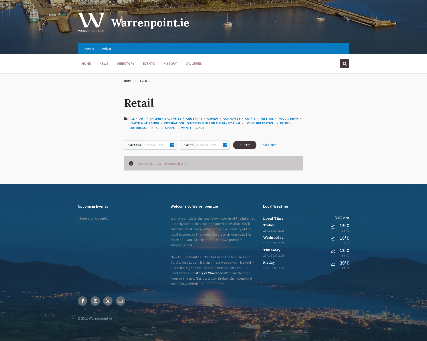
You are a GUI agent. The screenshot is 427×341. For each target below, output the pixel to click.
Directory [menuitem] (125, 63)
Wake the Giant (192, 128)
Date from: (134, 145)
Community (231, 118)
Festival (267, 118)
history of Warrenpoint (210, 273)
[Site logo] (91, 34)
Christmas (194, 118)
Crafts (250, 118)
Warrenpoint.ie (150, 22)
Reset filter (268, 145)
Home (128, 81)
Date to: (189, 145)
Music (284, 123)
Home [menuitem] (86, 63)
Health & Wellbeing (144, 123)
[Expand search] (344, 63)
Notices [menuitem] (106, 48)
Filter (245, 145)
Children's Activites (165, 118)
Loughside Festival (260, 123)
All (132, 118)
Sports (170, 128)
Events (145, 81)
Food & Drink (288, 118)
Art (142, 118)
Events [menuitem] (149, 63)
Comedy (212, 118)
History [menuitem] (170, 63)
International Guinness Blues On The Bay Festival (202, 123)
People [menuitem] (89, 48)
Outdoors (138, 128)
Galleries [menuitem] (193, 63)
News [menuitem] (103, 63)
